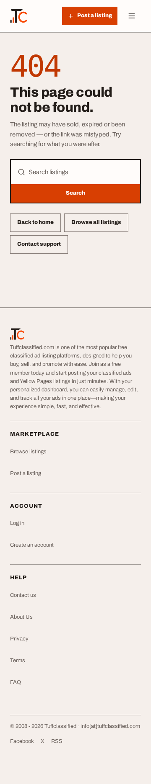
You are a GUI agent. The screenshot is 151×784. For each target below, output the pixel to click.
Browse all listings (96, 222)
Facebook (22, 741)
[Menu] (131, 16)
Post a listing (25, 473)
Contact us (23, 595)
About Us (21, 617)
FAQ (15, 682)
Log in (17, 523)
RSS (56, 741)
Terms (17, 660)
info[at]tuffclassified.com (110, 726)
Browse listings (28, 452)
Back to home (35, 222)
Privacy (19, 639)
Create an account (32, 545)
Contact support (39, 244)
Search (75, 193)
